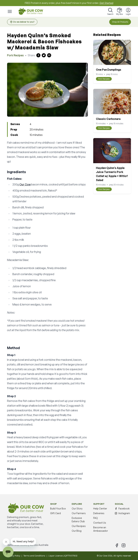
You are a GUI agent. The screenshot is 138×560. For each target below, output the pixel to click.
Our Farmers (79, 513)
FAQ (95, 518)
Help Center (100, 508)
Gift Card (55, 513)
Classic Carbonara (108, 119)
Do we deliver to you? (23, 22)
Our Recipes (79, 526)
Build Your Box (58, 508)
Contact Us (99, 522)
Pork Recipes (15, 55)
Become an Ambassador (100, 529)
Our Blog (76, 530)
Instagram (124, 513)
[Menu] (9, 11)
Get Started (106, 3)
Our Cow (25, 184)
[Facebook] (117, 545)
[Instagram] (124, 545)
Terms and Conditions (34, 555)
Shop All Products (120, 22)
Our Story (77, 508)
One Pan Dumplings (108, 69)
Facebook (124, 508)
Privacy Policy (13, 555)
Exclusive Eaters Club (78, 520)
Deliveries (98, 513)
